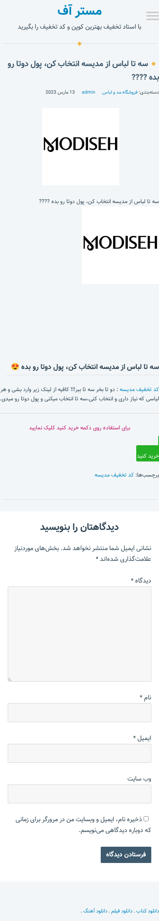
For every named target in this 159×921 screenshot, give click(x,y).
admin (88, 92)
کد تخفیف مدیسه (139, 389)
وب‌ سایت (139, 779)
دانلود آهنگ (95, 911)
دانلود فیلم (121, 911)
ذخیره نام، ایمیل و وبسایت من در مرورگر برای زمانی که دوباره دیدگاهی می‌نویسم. (83, 825)
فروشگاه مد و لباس (119, 92)
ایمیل (142, 738)
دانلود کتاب (147, 911)
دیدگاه (141, 581)
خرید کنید (148, 456)
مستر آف (80, 10)
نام (145, 697)
